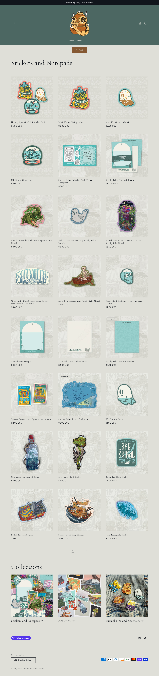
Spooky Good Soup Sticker (71, 534)
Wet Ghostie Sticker (115, 419)
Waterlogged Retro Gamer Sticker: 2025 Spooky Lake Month (124, 241)
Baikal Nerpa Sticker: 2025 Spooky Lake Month (77, 241)
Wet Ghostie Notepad (21, 361)
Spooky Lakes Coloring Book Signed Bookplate (75, 181)
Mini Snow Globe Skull (22, 180)
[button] (14, 23)
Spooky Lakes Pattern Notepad (120, 361)
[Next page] (86, 551)
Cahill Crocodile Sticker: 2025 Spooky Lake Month (31, 241)
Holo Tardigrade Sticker (117, 534)
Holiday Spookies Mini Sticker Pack (28, 122)
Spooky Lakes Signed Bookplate (73, 419)
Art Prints (65, 621)
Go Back (79, 50)
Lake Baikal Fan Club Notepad (72, 361)
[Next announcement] (147, 2)
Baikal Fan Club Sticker (117, 477)
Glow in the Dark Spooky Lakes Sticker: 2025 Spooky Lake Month (30, 302)
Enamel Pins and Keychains (123, 621)
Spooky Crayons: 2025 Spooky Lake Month (31, 419)
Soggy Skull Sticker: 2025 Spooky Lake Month (124, 302)
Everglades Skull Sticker (69, 477)
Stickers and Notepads (25, 621)
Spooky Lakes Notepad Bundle (120, 180)
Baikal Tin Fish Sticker (22, 534)
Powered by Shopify (37, 669)
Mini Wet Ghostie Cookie (118, 122)
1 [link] (72, 551)
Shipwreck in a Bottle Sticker (25, 477)
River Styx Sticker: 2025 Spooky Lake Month (79, 301)
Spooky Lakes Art (23, 669)
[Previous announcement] (12, 2)
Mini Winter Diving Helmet (71, 122)
